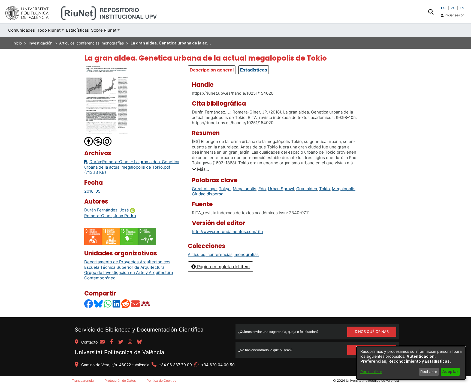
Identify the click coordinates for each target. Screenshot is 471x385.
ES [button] (443, 8)
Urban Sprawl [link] (281, 188)
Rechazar (428, 371)
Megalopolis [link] (244, 188)
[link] (223, 254)
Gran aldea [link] (306, 188)
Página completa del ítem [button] (223, 266)
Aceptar (450, 371)
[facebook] (111, 342)
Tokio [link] (324, 188)
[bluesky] (139, 342)
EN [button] (462, 8)
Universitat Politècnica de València (119, 352)
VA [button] (453, 8)
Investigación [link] (40, 43)
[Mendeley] (146, 303)
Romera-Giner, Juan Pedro (110, 215)
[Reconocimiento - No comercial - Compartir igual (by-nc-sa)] (98, 141)
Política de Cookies (161, 380)
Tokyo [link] (225, 188)
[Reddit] (126, 303)
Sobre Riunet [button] (103, 30)
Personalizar (371, 371)
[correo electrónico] (102, 342)
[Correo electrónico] (135, 303)
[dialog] (411, 363)
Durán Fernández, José (106, 210)
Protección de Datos (120, 380)
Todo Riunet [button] (49, 30)
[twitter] (120, 342)
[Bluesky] (98, 303)
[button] (430, 11)
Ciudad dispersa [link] (207, 193)
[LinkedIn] (117, 303)
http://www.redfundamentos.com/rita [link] (227, 231)
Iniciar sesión (454, 15)
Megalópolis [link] (343, 188)
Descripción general (212, 70)
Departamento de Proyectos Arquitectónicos (127, 261)
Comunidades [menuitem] (21, 30)
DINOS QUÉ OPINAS (372, 331)
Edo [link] (262, 188)
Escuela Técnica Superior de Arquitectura (124, 267)
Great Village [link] (204, 188)
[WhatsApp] (108, 303)
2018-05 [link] (92, 191)
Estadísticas (253, 70)
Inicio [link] (17, 43)
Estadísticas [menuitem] (77, 30)
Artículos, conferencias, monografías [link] (91, 43)
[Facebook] (88, 303)
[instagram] (130, 342)
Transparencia (83, 380)
